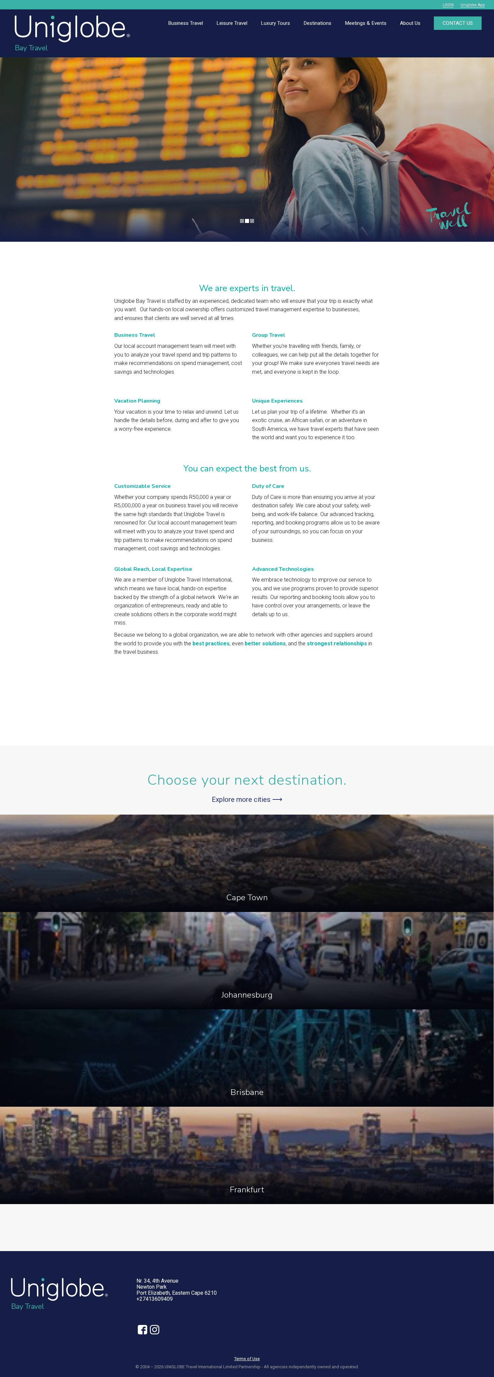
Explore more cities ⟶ (247, 799)
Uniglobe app (472, 5)
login (448, 5)
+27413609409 (154, 1299)
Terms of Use (247, 1358)
